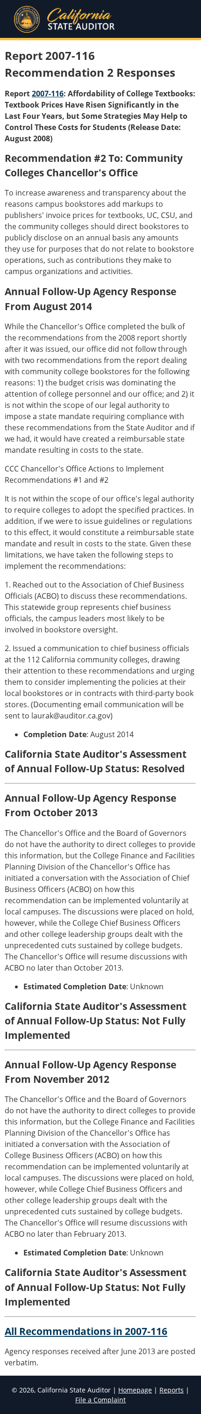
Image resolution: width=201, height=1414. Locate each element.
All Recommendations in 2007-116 (86, 1331)
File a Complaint (100, 1399)
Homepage (135, 1389)
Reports (171, 1389)
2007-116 (48, 93)
